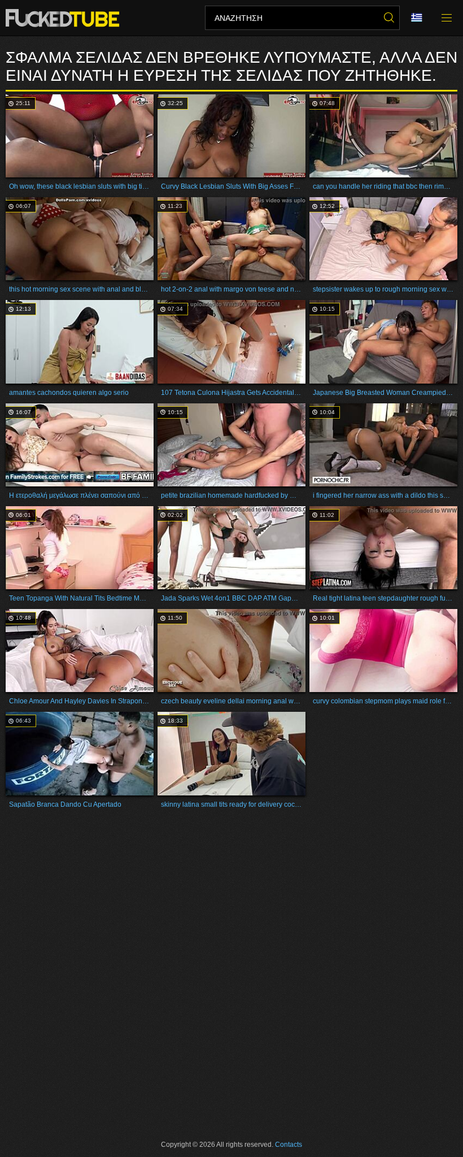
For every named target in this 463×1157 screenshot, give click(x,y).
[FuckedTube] (65, 18)
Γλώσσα (420, 18)
